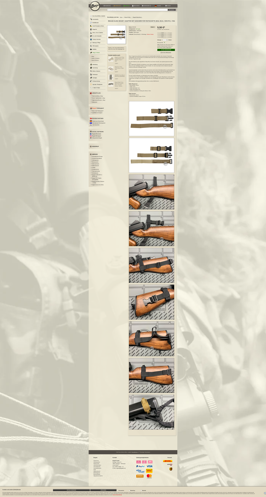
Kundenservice (95, 169)
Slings (92, 56)
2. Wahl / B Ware (96, 87)
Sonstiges (94, 77)
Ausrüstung (95, 67)
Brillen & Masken (96, 71)
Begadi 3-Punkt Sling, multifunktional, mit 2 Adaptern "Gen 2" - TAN (119, 59)
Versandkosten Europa (97, 156)
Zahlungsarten (95, 160)
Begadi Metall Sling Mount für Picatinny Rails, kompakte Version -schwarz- (119, 84)
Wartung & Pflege (96, 42)
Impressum (96, 460)
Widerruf (95, 146)
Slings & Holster (96, 52)
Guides (93, 167)
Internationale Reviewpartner (98, 123)
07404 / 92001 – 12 (119, 466)
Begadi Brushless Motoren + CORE (98, 182)
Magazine (94, 29)
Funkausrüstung (96, 81)
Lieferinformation (97, 465)
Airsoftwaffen (95, 19)
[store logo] (95, 6)
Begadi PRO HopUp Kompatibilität (96, 179)
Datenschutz (96, 463)
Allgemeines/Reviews (98, 100)
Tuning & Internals (96, 39)
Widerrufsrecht (95, 165)
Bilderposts (94, 102)
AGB (95, 469)
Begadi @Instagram (96, 135)
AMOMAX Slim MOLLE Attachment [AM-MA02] (120, 76)
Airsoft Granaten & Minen (98, 26)
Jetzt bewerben (95, 124)
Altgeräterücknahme (98, 475)
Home (121, 17)
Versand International (97, 158)
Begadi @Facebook (96, 133)
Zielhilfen (94, 49)
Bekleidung (94, 64)
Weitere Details (150, 34)
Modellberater (95, 22)
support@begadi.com (121, 468)
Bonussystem (95, 162)
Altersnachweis (95, 163)
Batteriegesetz (97, 472)
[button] (158, 5)
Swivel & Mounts (95, 60)
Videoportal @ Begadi (97, 137)
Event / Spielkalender (98, 98)
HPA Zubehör (95, 46)
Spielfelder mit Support (97, 112)
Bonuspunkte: (160, 42)
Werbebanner (95, 173)
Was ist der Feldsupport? (97, 110)
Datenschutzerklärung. (117, 494)
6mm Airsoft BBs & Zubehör (98, 16)
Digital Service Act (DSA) (97, 184)
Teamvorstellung (97, 96)
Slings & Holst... (127, 17)
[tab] (152, 27)
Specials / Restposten (97, 84)
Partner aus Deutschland (98, 121)
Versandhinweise (97, 468)
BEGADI (134, 27)
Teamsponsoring (96, 171)
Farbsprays (95, 74)
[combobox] (137, 10)
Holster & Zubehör (95, 58)
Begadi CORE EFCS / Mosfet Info (97, 175)
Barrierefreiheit (97, 474)
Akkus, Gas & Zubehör (97, 32)
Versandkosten (166, 29)
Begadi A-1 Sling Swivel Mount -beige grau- (119, 68)
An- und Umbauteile (96, 36)
